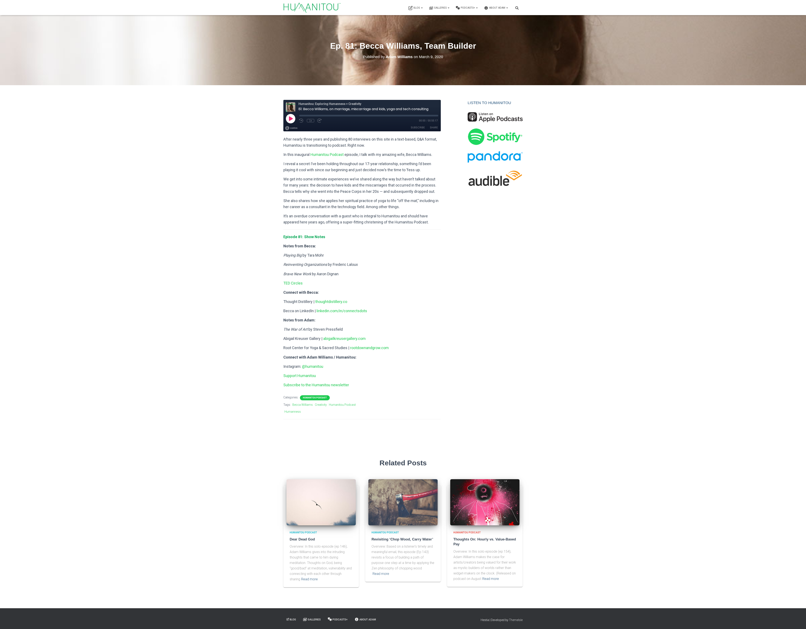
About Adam (497, 7)
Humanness (292, 411)
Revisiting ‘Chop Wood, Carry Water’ (402, 539)
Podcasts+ (468, 7)
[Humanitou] (312, 7)
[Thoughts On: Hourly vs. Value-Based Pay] (484, 502)
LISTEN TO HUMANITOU (489, 103)
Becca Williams (302, 404)
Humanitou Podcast (327, 154)
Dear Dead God (302, 539)
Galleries (440, 7)
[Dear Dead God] (321, 502)
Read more (309, 579)
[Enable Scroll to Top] (797, 620)
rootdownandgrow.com (369, 348)
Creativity (321, 404)
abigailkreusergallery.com (344, 338)
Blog (417, 7)
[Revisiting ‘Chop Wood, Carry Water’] (403, 502)
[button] (422, 7)
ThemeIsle (516, 620)
